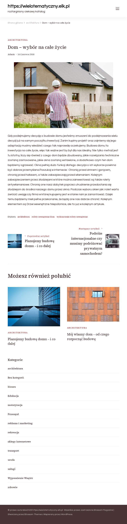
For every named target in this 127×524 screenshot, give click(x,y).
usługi (11, 469)
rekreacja (13, 432)
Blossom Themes (33, 514)
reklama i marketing (20, 423)
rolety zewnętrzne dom (43, 216)
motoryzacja (15, 405)
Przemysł (13, 414)
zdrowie (13, 487)
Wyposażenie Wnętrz (20, 478)
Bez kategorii (16, 377)
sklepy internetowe (19, 441)
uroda (11, 459)
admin (11, 54)
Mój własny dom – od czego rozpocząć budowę (88, 336)
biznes (12, 386)
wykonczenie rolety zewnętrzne (72, 216)
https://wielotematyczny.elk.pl (39, 6)
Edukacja (13, 396)
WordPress (66, 514)
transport (13, 450)
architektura (18, 40)
